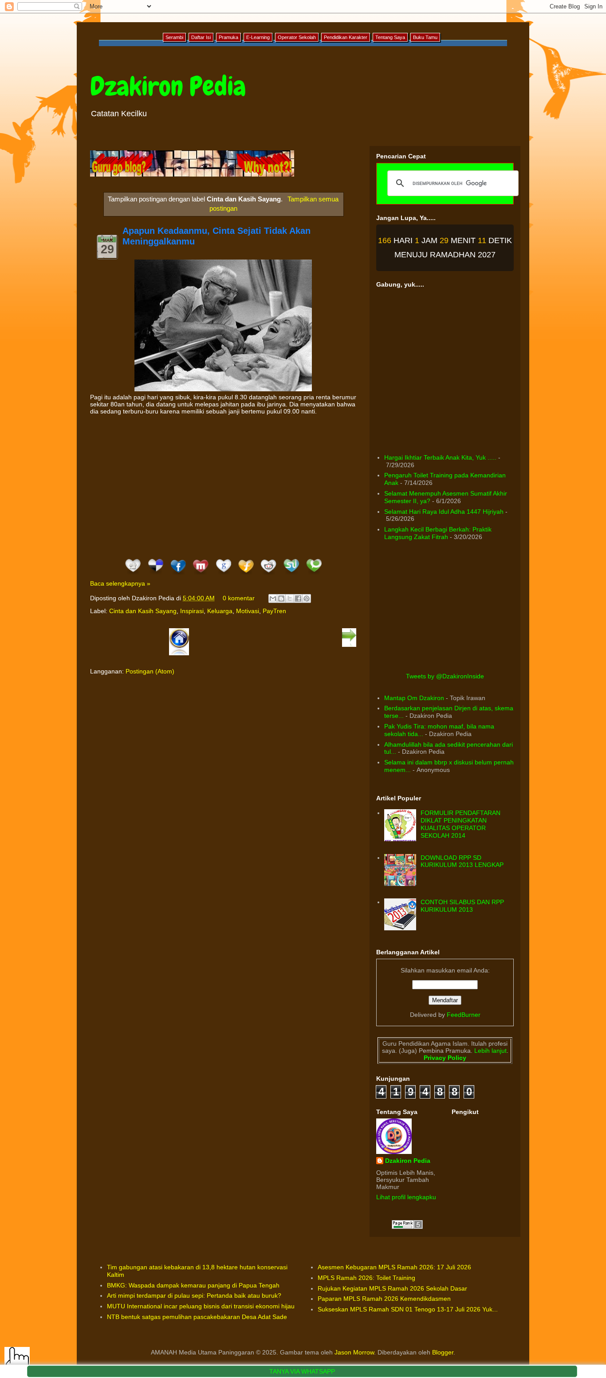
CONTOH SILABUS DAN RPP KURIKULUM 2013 (462, 905)
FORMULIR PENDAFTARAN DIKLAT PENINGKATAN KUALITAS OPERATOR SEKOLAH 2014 (460, 824)
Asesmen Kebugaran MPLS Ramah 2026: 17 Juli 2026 (394, 1267)
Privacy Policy (445, 1057)
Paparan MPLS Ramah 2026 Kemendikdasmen (384, 1298)
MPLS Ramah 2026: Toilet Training (366, 1277)
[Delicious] (155, 574)
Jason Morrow (354, 1352)
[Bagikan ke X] (289, 598)
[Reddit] (269, 574)
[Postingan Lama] (349, 645)
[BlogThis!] (281, 598)
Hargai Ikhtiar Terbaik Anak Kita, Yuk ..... (440, 457)
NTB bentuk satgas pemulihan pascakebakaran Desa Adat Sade (197, 1316)
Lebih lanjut (489, 1050)
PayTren (274, 610)
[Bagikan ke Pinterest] (306, 598)
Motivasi (247, 610)
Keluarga (219, 610)
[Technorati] (314, 574)
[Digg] (133, 574)
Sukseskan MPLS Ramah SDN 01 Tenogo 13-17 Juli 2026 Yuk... (408, 1309)
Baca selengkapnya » (120, 583)
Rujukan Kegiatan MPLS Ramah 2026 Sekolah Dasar (392, 1288)
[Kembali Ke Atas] (17, 1360)
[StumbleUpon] (291, 574)
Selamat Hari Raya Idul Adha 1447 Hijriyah (444, 511)
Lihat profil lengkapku (406, 1197)
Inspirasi (192, 610)
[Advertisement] (223, 486)
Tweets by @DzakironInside (445, 676)
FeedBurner (463, 1014)
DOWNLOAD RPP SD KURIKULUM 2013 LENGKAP (462, 861)
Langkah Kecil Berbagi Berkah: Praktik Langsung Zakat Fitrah (438, 533)
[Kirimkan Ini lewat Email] (272, 598)
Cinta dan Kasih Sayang (143, 610)
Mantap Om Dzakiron (414, 697)
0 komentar (239, 598)
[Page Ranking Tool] (407, 1226)
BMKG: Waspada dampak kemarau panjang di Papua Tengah (193, 1285)
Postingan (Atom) (150, 671)
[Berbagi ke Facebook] (298, 598)
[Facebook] (178, 574)
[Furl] (246, 574)
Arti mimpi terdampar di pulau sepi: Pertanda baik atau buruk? (194, 1295)
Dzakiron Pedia (168, 86)
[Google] (223, 574)
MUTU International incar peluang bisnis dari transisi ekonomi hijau (201, 1306)
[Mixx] (201, 574)
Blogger (442, 1352)
